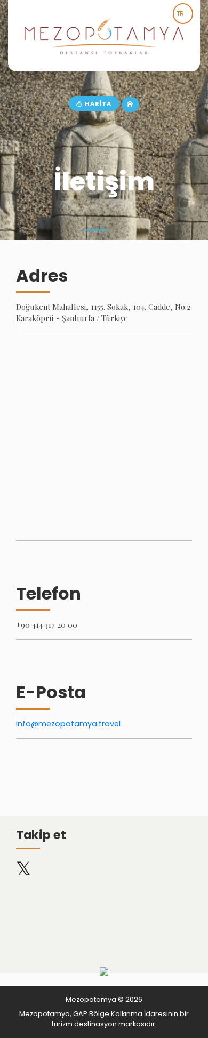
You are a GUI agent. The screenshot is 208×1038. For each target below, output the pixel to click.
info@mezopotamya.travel (68, 723)
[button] (95, 230)
